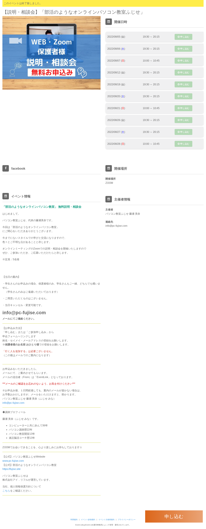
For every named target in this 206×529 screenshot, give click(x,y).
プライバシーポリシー (127, 519)
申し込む (184, 37)
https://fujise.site (11, 469)
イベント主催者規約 (106, 519)
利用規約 (74, 519)
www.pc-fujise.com (13, 460)
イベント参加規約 (88, 519)
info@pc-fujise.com (13, 402)
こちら (6, 490)
